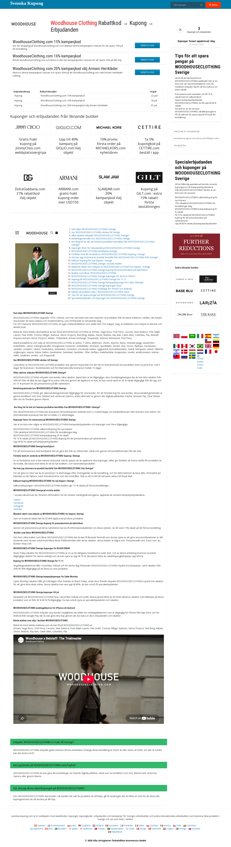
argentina (38, 828)
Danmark (156, 828)
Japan (74, 828)
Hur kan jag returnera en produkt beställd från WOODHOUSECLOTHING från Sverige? (114, 257)
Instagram (18, 505)
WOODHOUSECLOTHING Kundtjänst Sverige (94, 251)
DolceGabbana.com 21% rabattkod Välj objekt (30, 193)
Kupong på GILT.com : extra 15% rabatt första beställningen (149, 198)
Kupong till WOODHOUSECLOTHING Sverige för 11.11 (98, 279)
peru (50, 828)
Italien (141, 825)
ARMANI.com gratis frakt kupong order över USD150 (68, 195)
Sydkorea (87, 828)
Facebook (18, 502)
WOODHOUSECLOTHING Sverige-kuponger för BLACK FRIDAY (103, 276)
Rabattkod (116, 831)
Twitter (17, 499)
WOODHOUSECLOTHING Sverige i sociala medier (96, 263)
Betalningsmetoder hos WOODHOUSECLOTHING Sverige (100, 238)
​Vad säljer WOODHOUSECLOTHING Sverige (93, 229)
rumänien (113, 825)
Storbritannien (57, 825)
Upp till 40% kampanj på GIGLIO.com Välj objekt (68, 146)
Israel (131, 828)
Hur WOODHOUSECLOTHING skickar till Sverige (95, 232)
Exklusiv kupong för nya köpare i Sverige (91, 260)
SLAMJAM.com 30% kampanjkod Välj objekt (109, 195)
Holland (99, 825)
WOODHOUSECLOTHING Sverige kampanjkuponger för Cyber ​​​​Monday (107, 282)
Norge (142, 828)
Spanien (41, 825)
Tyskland (85, 825)
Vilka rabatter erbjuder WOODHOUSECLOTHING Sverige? (100, 235)
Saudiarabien (117, 828)
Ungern (170, 828)
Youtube (17, 509)
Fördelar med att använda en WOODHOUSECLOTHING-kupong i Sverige (108, 254)
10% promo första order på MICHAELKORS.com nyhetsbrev (111, 146)
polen (73, 825)
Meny (214, 4)
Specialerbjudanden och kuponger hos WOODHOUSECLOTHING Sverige (108, 298)
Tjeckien (153, 825)
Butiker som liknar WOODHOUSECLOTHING (93, 273)
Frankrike (128, 825)
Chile (178, 825)
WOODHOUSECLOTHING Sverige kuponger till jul (96, 285)
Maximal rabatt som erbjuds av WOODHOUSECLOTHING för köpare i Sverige (110, 266)
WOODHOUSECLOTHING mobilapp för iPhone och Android (101, 288)
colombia (191, 825)
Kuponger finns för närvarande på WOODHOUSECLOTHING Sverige (105, 247)
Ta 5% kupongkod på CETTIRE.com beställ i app (149, 146)
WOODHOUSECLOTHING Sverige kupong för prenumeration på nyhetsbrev (109, 269)
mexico (167, 825)
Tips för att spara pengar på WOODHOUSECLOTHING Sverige (102, 294)
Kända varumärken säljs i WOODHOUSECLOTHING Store (100, 291)
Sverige (182, 828)
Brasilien (62, 828)
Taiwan (101, 828)
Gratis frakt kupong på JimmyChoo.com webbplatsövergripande (33, 146)
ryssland (195, 828)
